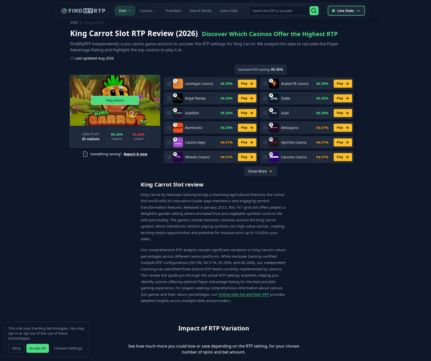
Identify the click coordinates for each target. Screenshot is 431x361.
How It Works (201, 10)
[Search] (314, 10)
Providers (173, 10)
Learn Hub (229, 10)
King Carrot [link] (94, 22)
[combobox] (279, 10)
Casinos (146, 10)
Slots (123, 10)
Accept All (37, 348)
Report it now (135, 154)
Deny (16, 348)
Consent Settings (68, 348)
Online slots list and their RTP (243, 294)
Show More (257, 171)
